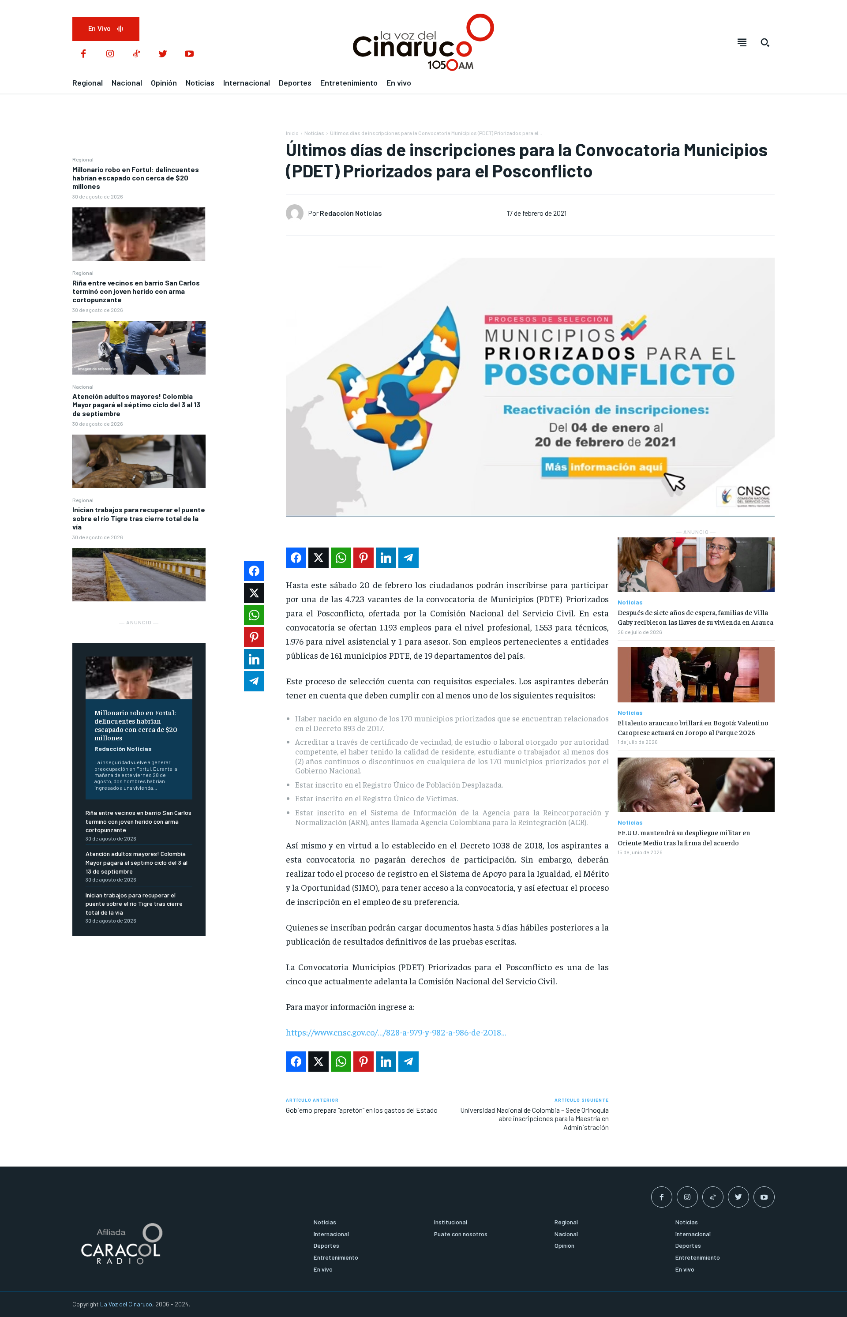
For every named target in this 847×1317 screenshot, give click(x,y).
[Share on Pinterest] (363, 558)
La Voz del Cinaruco (126, 1304)
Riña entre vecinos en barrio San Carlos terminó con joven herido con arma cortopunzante (136, 291)
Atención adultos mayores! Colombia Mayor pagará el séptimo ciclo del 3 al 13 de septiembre (136, 404)
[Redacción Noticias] (297, 213)
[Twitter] (163, 54)
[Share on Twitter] (318, 558)
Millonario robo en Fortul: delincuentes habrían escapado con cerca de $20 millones (135, 177)
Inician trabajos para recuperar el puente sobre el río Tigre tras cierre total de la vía (138, 517)
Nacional (83, 386)
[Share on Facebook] (296, 558)
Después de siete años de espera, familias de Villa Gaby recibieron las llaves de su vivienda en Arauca (695, 617)
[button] (765, 42)
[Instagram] (110, 54)
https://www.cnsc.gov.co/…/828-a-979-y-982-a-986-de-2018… (396, 1031)
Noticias (314, 133)
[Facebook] (83, 54)
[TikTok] (136, 54)
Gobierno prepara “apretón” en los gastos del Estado (362, 1110)
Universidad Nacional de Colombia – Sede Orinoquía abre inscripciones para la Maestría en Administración (534, 1118)
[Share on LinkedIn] (386, 558)
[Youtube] (189, 54)
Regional (83, 159)
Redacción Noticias (123, 748)
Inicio (292, 133)
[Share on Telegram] (408, 558)
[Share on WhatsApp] (341, 558)
